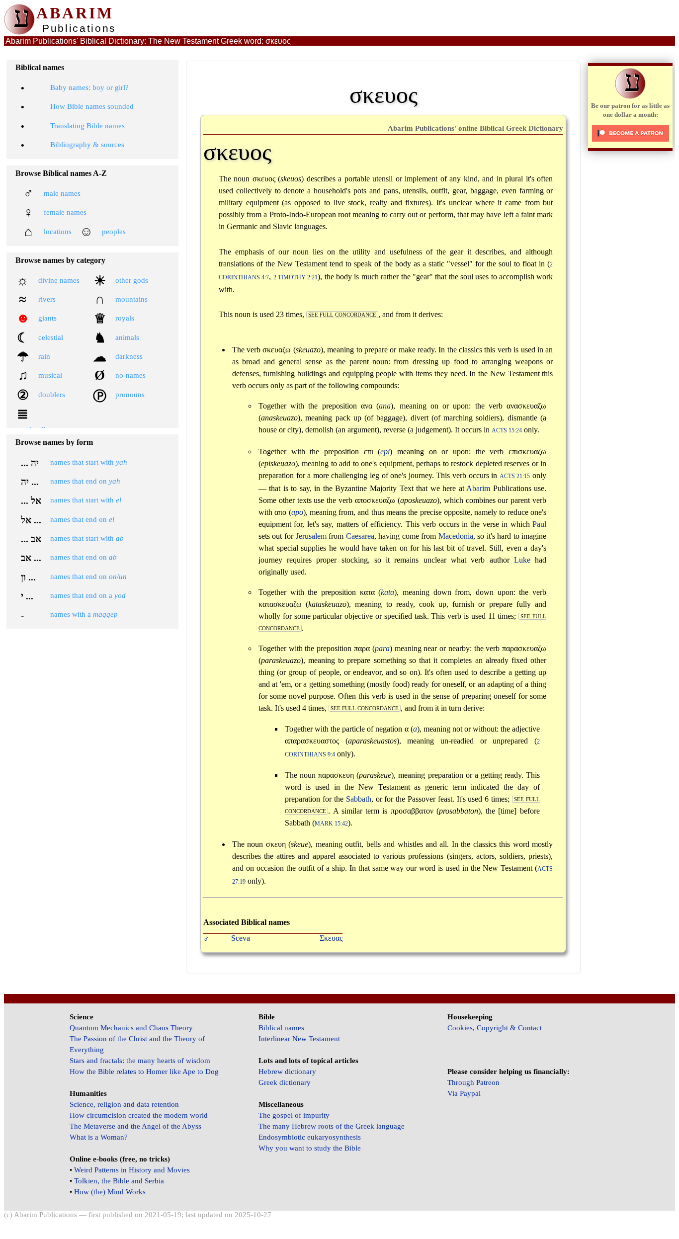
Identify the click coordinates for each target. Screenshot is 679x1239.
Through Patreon (473, 1082)
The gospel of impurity (294, 1115)
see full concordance (342, 315)
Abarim (478, 488)
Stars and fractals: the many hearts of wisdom (140, 1061)
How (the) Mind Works (110, 1192)
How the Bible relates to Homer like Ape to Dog (144, 1071)
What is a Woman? (99, 1137)
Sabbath (358, 799)
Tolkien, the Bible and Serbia (119, 1181)
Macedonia (455, 536)
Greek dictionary (284, 1082)
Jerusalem (311, 536)
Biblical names (281, 1028)
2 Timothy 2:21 (295, 277)
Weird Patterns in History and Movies (132, 1170)
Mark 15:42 (331, 824)
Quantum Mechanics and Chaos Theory (131, 1028)
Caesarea (360, 536)
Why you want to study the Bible (309, 1148)
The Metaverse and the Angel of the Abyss (135, 1126)
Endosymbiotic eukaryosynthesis (309, 1137)
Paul (539, 524)
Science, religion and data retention (124, 1104)
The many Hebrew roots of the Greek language (331, 1126)
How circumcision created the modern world (139, 1115)
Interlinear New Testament (299, 1039)
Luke (522, 560)
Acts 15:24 (507, 430)
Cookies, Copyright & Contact (494, 1028)
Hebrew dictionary (287, 1071)
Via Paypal (464, 1093)
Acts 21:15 (515, 476)
